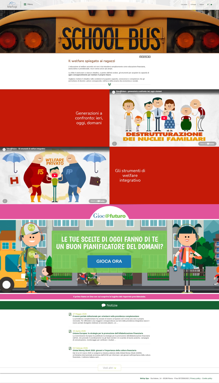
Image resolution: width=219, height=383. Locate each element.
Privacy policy (195, 378)
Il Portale (193, 4)
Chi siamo (184, 4)
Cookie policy (207, 378)
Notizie (202, 4)
